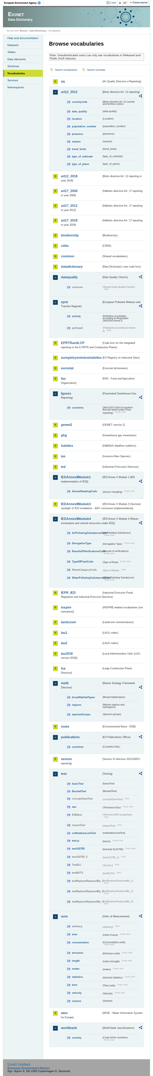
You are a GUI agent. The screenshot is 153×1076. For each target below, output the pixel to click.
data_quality (79, 111)
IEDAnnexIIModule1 (76, 477)
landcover (68, 622)
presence (77, 133)
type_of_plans (80, 164)
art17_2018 (69, 220)
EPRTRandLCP (72, 343)
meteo (75, 968)
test (64, 773)
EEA (23, 3)
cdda (65, 245)
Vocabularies (16, 73)
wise (64, 1013)
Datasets (13, 45)
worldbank (69, 1028)
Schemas (13, 66)
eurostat (67, 368)
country (76, 1037)
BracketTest (79, 791)
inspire (66, 607)
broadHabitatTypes (83, 697)
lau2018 (67, 653)
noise (65, 726)
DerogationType (81, 543)
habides (67, 445)
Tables (11, 52)
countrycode (79, 101)
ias (63, 456)
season (76, 141)
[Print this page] (120, 3)
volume (76, 1001)
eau (74, 806)
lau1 (64, 632)
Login (113, 2)
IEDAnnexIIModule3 (76, 504)
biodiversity (70, 235)
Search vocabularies (66, 70)
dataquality (69, 277)
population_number (84, 126)
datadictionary (72, 266)
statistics (77, 976)
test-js (75, 840)
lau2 (64, 643)
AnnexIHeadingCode (84, 491)
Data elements (16, 59)
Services (12, 80)
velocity (76, 992)
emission (77, 952)
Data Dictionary (37, 30)
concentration (80, 942)
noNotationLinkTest (84, 833)
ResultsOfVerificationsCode (87, 551)
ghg (64, 435)
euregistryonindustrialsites (81, 357)
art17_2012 (69, 205)
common (67, 256)
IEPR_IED (68, 592)
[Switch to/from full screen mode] (126, 3)
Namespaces (15, 87)
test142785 (78, 848)
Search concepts (96, 70)
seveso (66, 759)
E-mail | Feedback (19, 1064)
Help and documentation (22, 38)
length (76, 960)
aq (63, 81)
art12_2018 (69, 176)
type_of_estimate (82, 156)
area (74, 934)
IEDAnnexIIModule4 (76, 518)
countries (77, 407)
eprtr (64, 302)
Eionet (23, 30)
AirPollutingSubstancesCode (87, 532)
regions (76, 704)
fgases (66, 393)
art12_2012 (69, 92)
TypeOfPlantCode (82, 561)
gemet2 (66, 424)
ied (63, 466)
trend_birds (79, 149)
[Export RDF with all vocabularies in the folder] (140, 96)
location (77, 118)
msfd (65, 683)
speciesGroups (81, 714)
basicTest (77, 783)
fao (63, 378)
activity (76, 316)
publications (70, 737)
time (74, 984)
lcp (63, 668)
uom (64, 916)
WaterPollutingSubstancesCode (87, 577)
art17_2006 (69, 191)
